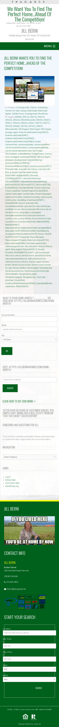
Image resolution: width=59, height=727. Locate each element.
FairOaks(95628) (26, 188)
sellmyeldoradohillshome (16, 259)
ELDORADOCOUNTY (14, 178)
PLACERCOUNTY (12, 237)
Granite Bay (42, 107)
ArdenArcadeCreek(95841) (16, 135)
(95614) (33, 117)
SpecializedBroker (44, 283)
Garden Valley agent (13, 194)
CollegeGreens (37, 154)
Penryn (41, 234)
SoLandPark (19, 280)
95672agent (46, 129)
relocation (33, 246)
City (3, 335)
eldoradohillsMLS (12, 182)
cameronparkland (42, 144)
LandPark (9, 209)
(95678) (8, 126)
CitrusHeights (11, 154)
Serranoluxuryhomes (14, 271)
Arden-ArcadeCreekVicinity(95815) (33, 132)
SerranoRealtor (11, 274)
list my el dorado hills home (33, 209)
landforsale (45, 206)
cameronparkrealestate (38, 148)
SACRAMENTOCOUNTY (24, 252)
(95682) (16, 126)
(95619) (41, 117)
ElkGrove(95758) (43, 185)
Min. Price (7, 639)
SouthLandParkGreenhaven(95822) (20, 283)
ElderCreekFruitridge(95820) (17, 175)
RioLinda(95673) (30, 249)
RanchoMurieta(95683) (15, 243)
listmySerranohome (36, 215)
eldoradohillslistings (32, 178)
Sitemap (21, 724)
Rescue (41, 246)
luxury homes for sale (41, 218)
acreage (8, 132)
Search (39, 688)
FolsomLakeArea (12, 191)
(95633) (16, 120)
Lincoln (17, 209)
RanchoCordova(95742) (38, 240)
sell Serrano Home (43, 255)
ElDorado (34, 175)
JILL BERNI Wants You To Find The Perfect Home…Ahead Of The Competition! (28, 63)
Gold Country (46, 197)
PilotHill (48, 234)
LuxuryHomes (11, 222)
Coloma (48, 154)
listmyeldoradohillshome (16, 215)
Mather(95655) (43, 222)
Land (26, 206)
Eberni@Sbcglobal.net (16, 589)
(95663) (16, 123)
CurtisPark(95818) (28, 157)
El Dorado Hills (23, 107)
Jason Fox (37, 724)
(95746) (24, 126)
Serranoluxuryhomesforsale (36, 271)
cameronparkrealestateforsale (18, 151)
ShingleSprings (29, 277)
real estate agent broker (36, 243)
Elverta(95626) (11, 188)
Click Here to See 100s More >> (19, 401)
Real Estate (32, 111)
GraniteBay (21, 200)
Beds (5, 665)
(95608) (18, 117)
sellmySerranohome (37, 259)
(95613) (25, 117)
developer (9, 160)
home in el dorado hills (28, 203)
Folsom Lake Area (42, 188)
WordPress (43, 114)
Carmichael (37, 151)
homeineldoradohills (14, 206)
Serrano (24, 262)
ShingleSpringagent (13, 277)
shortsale (9, 280)
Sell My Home (18, 114)
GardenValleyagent (43, 194)
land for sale (34, 206)
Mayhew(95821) (12, 225)
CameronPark (11, 144)
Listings (23, 111)
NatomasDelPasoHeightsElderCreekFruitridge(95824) (28, 228)
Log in (8, 477)
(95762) (31, 126)
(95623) (8, 120)
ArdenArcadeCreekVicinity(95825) (19, 138)
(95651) (47, 120)
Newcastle (9, 231)
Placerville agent (37, 237)
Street (3, 325)
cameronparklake (25, 144)
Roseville (9, 252)
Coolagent (14, 157)
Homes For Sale (12, 111)
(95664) (24, 123)
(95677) (46, 123)
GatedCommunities (31, 197)
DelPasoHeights (43, 157)
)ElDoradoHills (11, 129)
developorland (20, 160)
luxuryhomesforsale (27, 222)
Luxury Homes (25, 218)
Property (23, 240)
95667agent (35, 129)
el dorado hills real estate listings (24, 172)
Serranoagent (33, 268)
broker (38, 141)
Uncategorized (31, 114)
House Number (8, 315)
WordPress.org (12, 486)
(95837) (39, 126)
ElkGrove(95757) (28, 185)
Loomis (8, 218)
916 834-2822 (12, 582)
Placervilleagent (12, 240)
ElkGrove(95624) (12, 185)
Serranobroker (46, 268)
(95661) (8, 123)
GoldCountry (10, 200)
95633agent (24, 129)
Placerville (25, 237)
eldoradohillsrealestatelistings (34, 182)
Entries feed (10, 480)
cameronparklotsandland (16, 148)
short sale (41, 277)
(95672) (38, 123)
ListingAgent (35, 212)
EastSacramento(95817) (40, 166)
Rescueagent (16, 249)
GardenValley (28, 194)
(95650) (39, 120)
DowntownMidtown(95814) (17, 163)
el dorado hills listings (28, 169)
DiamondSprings (34, 160)
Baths (5, 675)
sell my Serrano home (24, 255)
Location (7, 629)
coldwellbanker (24, 154)
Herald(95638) (11, 203)
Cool (7, 157)
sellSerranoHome (12, 262)
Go (7, 351)
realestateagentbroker (14, 246)
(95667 (31, 123)
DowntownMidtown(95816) (17, 166)
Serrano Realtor (19, 268)
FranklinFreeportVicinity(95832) (34, 191)
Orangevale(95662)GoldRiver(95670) (21, 234)
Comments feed (12, 483)
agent (15, 132)
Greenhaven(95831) (35, 200)
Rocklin (41, 249)
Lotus (15, 218)
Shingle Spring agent (28, 274)
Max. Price (7, 652)
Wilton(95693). (22, 286)
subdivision (10, 286)
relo (26, 246)
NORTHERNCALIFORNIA (25, 231)
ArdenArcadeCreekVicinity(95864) (19, 141)
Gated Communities (13, 197)
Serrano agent (35, 262)
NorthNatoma (43, 231)
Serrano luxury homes (21, 265)
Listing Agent (24, 212)
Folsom (33, 107)
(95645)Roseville (28, 120)
